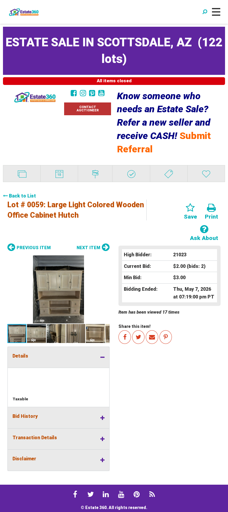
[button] (58, 289)
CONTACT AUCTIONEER (88, 108)
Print (211, 216)
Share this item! (134, 326)
